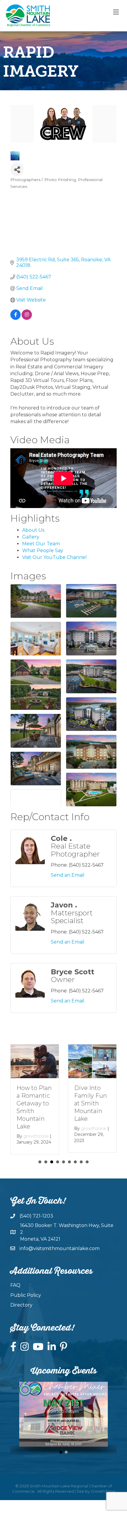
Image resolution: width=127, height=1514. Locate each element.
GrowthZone (103, 1491)
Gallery (30, 537)
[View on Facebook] (15, 318)
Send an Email (67, 875)
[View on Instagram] (27, 318)
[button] (60, 1452)
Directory (21, 1305)
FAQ (15, 1286)
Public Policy (25, 1295)
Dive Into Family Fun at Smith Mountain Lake (90, 1103)
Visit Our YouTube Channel (54, 557)
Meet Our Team (41, 543)
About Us (33, 530)
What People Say (42, 550)
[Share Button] (17, 169)
